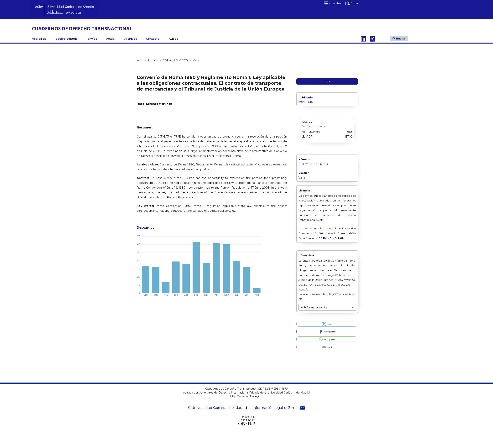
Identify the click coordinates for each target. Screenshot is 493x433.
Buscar (401, 38)
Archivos (130, 38)
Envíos (92, 38)
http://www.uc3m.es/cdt (246, 396)
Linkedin (363, 38)
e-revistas (334, 3)
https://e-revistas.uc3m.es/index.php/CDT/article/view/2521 (327, 294)
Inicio (140, 60)
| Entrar (351, 3)
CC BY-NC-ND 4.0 (330, 238)
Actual (110, 38)
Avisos (173, 38)
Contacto (152, 38)
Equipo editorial (67, 38)
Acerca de (39, 38)
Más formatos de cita (314, 307)
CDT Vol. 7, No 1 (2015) (175, 60)
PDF (327, 81)
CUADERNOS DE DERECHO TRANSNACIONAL (82, 28)
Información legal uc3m (273, 408)
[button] (326, 324)
